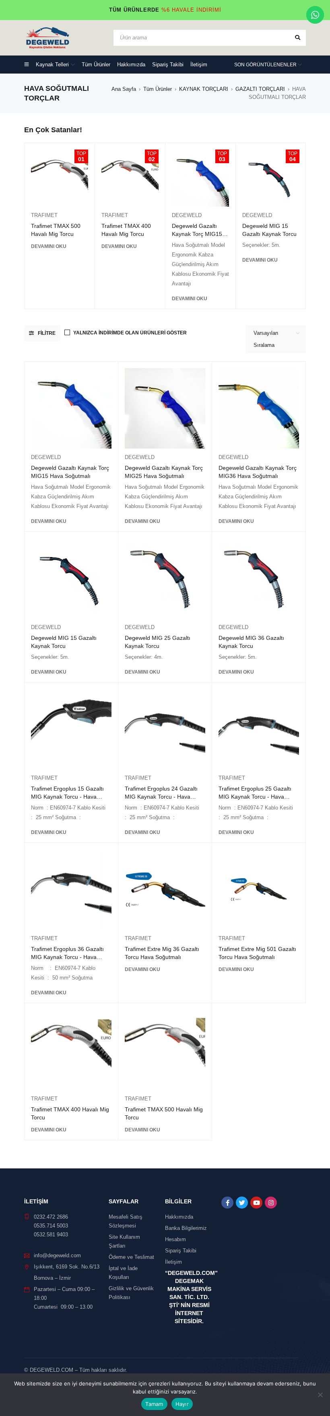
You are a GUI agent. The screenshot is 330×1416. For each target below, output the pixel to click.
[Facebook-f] (227, 1203)
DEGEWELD (187, 215)
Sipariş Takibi (180, 1251)
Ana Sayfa (123, 89)
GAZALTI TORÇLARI (260, 89)
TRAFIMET (44, 215)
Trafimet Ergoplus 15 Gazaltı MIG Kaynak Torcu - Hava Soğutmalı (67, 796)
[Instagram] (271, 1203)
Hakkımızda (179, 1217)
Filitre (47, 333)
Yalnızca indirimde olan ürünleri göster (130, 333)
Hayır (182, 1404)
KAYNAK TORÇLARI (203, 89)
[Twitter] (242, 1203)
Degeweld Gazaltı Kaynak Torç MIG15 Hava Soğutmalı (197, 234)
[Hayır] (320, 1395)
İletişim (173, 1262)
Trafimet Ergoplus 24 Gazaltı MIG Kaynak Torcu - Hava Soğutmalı (161, 796)
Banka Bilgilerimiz (186, 1228)
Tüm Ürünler (157, 89)
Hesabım (175, 1239)
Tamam (154, 1404)
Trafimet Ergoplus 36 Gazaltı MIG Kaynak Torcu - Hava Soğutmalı (67, 957)
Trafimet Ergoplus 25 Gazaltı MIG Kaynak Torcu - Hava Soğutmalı (255, 796)
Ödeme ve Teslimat (131, 1257)
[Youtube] (256, 1203)
